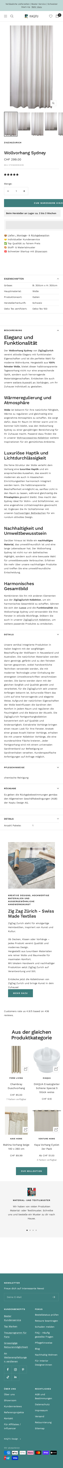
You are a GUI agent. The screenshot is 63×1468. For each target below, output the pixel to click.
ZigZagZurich (13, 142)
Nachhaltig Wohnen (46, 1354)
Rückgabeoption (40, 235)
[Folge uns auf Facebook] (8, 1369)
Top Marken (10, 1326)
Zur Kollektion (31, 1171)
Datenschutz (42, 1404)
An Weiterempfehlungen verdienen (15, 1357)
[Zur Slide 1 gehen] (27, 1230)
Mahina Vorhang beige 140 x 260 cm (16, 1146)
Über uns (9, 1394)
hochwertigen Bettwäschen (30, 513)
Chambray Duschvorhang (16, 1086)
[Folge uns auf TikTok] (8, 1377)
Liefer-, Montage (17, 235)
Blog (37, 1348)
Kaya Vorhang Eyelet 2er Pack (46, 1146)
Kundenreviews (13, 1406)
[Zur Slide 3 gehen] (33, 1230)
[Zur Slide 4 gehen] (36, 1230)
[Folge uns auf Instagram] (15, 1369)
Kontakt (8, 1418)
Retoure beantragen (46, 1320)
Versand (39, 1416)
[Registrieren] (53, 1297)
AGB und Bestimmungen (43, 1396)
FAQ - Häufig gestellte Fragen (44, 1334)
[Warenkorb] (57, 16)
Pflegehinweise (14, 767)
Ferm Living (16, 1078)
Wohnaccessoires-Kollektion (33, 437)
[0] (50, 16)
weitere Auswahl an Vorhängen (31, 382)
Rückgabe (10, 788)
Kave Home (16, 1139)
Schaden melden (44, 1326)
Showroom (41, 251)
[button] (11, 174)
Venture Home (46, 1139)
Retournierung (43, 1422)
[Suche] (11, 16)
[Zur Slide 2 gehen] (30, 1230)
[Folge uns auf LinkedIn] (15, 1377)
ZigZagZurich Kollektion (36, 619)
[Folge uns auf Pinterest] (23, 1369)
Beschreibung (13, 330)
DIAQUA (47, 1078)
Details (9, 634)
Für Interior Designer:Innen (43, 1362)
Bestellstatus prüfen (47, 1314)
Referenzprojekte (14, 1412)
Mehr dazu (37, 7)
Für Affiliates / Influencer (12, 1426)
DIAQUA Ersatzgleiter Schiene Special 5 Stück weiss (47, 1088)
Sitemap (40, 1428)
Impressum (41, 1410)
